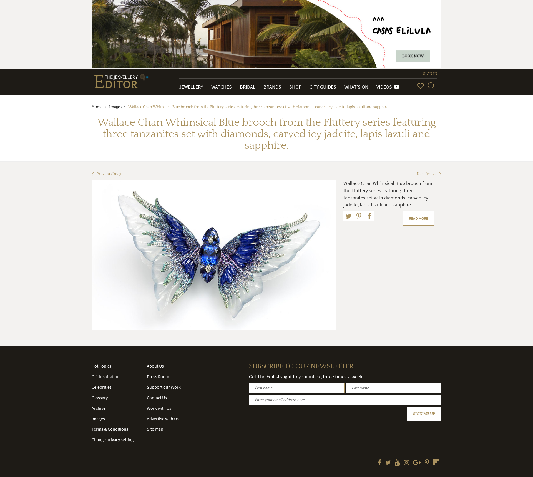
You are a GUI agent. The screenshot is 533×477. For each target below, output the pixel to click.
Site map (155, 429)
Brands (272, 87)
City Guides (323, 87)
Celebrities (102, 387)
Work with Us (159, 408)
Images (115, 107)
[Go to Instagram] (406, 463)
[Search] (431, 86)
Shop (295, 87)
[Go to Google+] (417, 463)
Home (97, 107)
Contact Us (157, 397)
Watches (221, 87)
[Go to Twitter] (388, 463)
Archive (98, 408)
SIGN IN (430, 74)
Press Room (158, 376)
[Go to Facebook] (379, 463)
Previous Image (110, 174)
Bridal (247, 87)
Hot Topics (101, 366)
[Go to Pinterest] (427, 463)
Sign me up (424, 414)
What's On (356, 87)
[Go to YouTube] (397, 463)
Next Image (426, 174)
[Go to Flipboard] (436, 462)
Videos (385, 87)
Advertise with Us (163, 418)
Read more (418, 218)
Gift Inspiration (106, 376)
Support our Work (164, 387)
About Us (155, 366)
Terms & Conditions (110, 429)
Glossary (100, 397)
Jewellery (191, 87)
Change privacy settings (113, 439)
